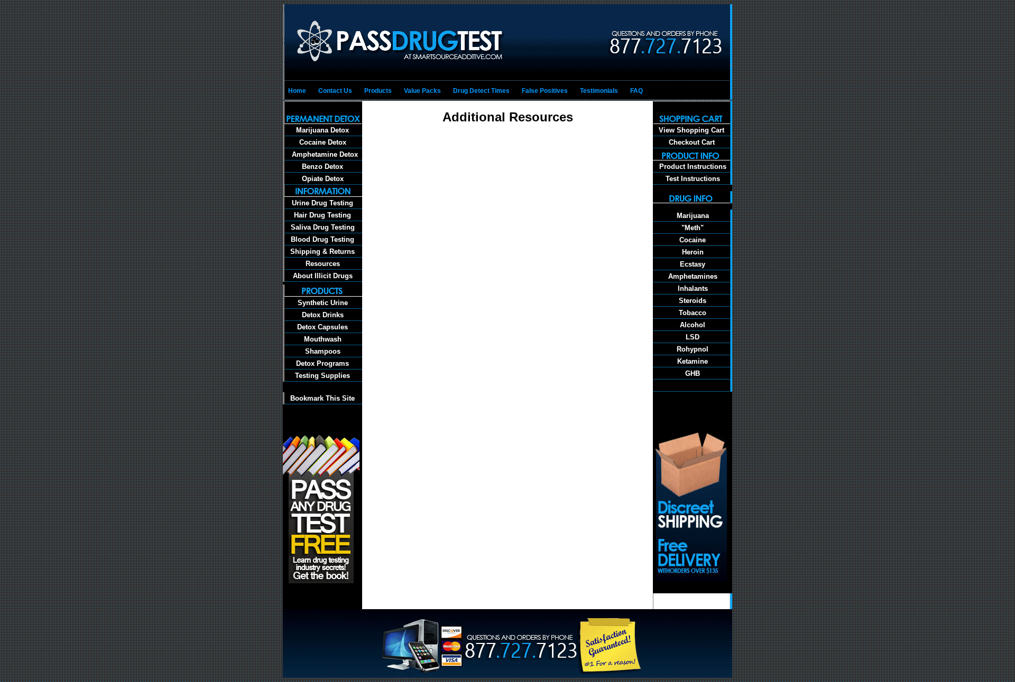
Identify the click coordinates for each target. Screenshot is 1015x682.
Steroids (692, 301)
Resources (323, 264)
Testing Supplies (322, 376)
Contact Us (335, 90)
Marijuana (693, 216)
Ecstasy (692, 264)
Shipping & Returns (322, 251)
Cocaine (692, 240)
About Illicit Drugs (323, 276)
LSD (692, 337)
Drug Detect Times (481, 90)
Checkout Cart (692, 142)
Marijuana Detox (322, 130)
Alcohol (692, 325)
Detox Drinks (323, 315)
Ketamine (692, 361)
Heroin (693, 252)
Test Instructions (693, 179)
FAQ (636, 90)
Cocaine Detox (322, 142)
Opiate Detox (323, 179)
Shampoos (322, 351)
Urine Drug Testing (322, 203)
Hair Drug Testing (322, 215)
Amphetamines (692, 276)
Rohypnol (692, 349)
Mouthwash (323, 339)
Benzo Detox (322, 166)
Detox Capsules (322, 327)
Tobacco (692, 313)
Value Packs (422, 90)
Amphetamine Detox (323, 154)
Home (297, 90)
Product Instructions (692, 166)
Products (378, 90)
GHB (692, 373)
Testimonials (599, 90)
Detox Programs (322, 363)
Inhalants (693, 288)
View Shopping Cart (691, 130)
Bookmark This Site (322, 398)
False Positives (545, 90)
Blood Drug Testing (322, 239)
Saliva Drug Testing (323, 227)
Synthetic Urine (323, 303)
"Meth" (692, 228)
